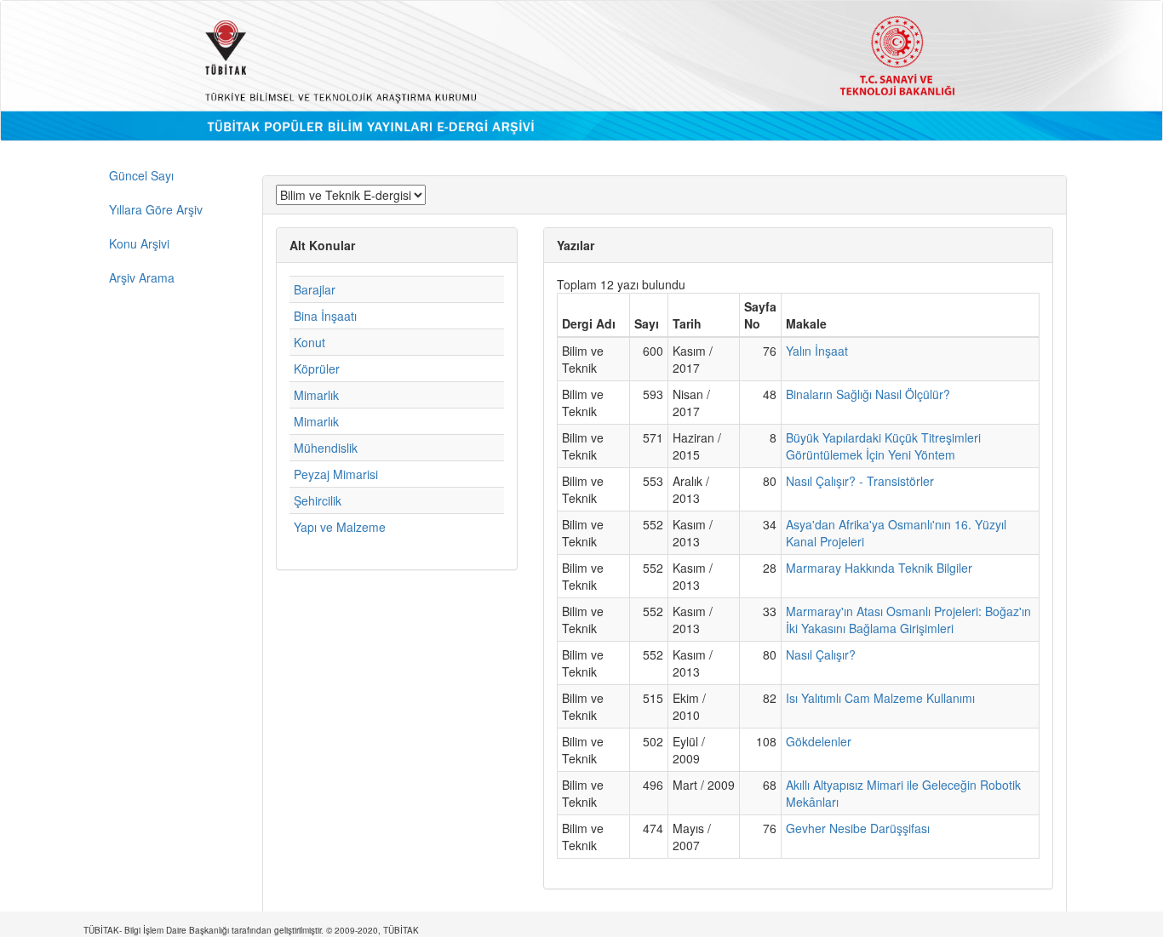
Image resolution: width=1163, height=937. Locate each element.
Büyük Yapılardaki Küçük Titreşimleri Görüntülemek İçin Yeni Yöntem (883, 446)
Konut (309, 342)
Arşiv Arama (142, 277)
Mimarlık (316, 394)
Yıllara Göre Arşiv (156, 209)
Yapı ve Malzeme (340, 526)
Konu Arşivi (139, 243)
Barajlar (314, 289)
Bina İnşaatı (325, 315)
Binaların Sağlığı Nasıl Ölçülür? (868, 394)
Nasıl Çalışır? (821, 654)
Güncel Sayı (141, 175)
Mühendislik (326, 447)
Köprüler (317, 368)
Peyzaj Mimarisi (336, 474)
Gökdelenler (818, 741)
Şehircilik (317, 500)
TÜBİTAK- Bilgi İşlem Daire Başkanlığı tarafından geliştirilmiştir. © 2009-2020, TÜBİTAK (251, 930)
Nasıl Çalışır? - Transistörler (860, 480)
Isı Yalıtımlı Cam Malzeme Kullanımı (880, 697)
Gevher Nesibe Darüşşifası (858, 828)
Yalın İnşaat (817, 350)
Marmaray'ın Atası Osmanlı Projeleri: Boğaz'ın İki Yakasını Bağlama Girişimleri (908, 620)
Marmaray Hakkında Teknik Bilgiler (879, 567)
